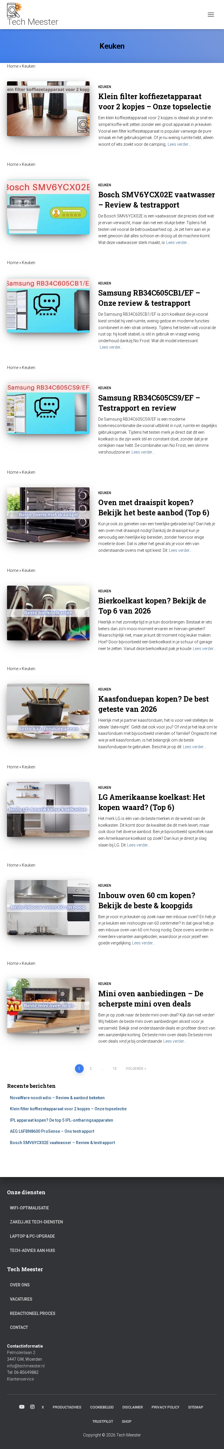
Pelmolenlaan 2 (21, 1352)
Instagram (32, 1407)
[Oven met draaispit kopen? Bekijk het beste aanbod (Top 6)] (48, 514)
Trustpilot (102, 1422)
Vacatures (21, 1299)
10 (115, 1069)
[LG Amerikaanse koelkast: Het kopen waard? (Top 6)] (48, 809)
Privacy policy (165, 1407)
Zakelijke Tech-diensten (36, 1222)
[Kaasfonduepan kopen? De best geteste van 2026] (48, 711)
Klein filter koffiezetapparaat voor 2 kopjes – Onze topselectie (68, 1108)
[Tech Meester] (35, 14)
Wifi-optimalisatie (29, 1208)
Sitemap (195, 1407)
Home (12, 66)
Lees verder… (179, 144)
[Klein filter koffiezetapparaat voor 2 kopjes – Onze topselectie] (48, 108)
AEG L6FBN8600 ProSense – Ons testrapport (52, 1131)
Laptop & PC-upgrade (32, 1236)
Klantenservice (20, 1379)
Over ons (20, 1285)
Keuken (104, 87)
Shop (127, 1422)
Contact (19, 1327)
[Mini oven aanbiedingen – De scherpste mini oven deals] (48, 1005)
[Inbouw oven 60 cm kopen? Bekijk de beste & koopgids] (48, 907)
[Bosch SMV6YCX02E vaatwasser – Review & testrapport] (48, 207)
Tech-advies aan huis (32, 1250)
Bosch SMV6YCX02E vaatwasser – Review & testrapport (62, 1142)
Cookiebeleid (102, 1407)
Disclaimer (133, 1407)
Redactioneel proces (32, 1313)
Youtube (21, 1407)
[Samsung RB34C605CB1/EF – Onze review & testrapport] (48, 305)
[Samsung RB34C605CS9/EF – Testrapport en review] (48, 408)
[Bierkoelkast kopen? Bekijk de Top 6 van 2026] (48, 613)
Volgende (135, 1069)
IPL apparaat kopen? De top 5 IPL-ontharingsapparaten (61, 1120)
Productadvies (67, 1407)
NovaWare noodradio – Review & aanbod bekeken (57, 1097)
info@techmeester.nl (26, 1366)
